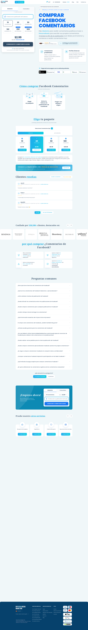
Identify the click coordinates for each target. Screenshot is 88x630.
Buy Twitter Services (36, 615)
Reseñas (44, 614)
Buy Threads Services (36, 610)
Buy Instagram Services (36, 609)
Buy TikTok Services (35, 614)
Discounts (44, 615)
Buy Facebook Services (36, 612)
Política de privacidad (57, 610)
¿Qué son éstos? (18, 12)
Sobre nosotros (45, 610)
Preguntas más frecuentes (47, 612)
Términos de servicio (57, 612)
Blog (43, 617)
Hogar (44, 609)
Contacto (55, 614)
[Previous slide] (68, 225)
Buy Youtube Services (36, 617)
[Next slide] (71, 225)
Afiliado (55, 609)
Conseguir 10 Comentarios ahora (18, 44)
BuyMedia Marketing (4, 2)
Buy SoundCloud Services (37, 619)
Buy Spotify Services (36, 621)
